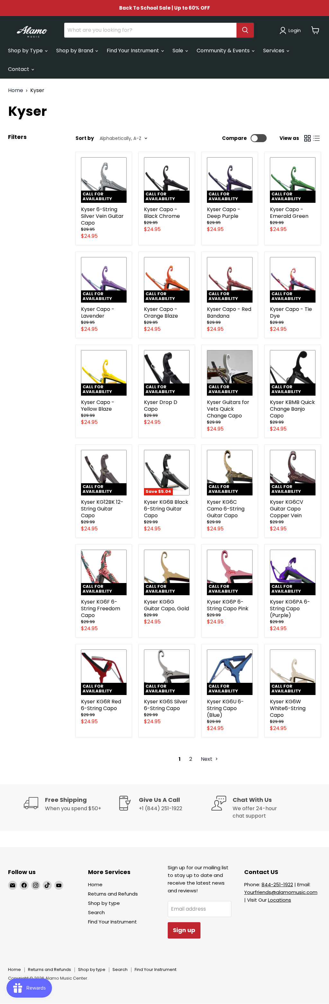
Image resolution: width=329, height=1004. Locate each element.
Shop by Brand (75, 50)
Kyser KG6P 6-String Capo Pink (227, 605)
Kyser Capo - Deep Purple (223, 213)
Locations (279, 900)
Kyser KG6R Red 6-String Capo (101, 705)
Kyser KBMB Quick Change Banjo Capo (292, 409)
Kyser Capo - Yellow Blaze (97, 406)
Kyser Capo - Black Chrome (162, 213)
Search (96, 912)
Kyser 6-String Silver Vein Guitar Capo (102, 216)
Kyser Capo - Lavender (97, 312)
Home (15, 90)
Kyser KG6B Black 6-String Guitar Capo (166, 508)
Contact (19, 69)
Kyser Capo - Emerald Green (289, 213)
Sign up (184, 930)
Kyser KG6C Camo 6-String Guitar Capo (226, 508)
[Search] (245, 30)
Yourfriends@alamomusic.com (280, 892)
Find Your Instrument (133, 50)
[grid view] (307, 138)
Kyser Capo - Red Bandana (229, 312)
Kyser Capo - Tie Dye (291, 312)
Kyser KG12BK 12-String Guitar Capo (102, 508)
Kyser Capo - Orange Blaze (161, 312)
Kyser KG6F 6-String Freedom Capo (100, 608)
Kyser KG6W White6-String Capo (288, 708)
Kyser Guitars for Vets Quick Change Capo (228, 409)
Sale (178, 50)
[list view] (316, 138)
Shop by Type (26, 50)
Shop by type (104, 903)
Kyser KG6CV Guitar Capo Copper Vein (286, 508)
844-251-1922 (277, 884)
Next (207, 759)
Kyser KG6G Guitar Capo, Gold (166, 605)
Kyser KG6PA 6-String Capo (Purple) (290, 608)
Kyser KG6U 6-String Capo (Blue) (225, 708)
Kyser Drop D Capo (160, 406)
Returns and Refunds (113, 893)
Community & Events (224, 50)
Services (274, 50)
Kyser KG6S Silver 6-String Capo (166, 705)
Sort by (85, 138)
